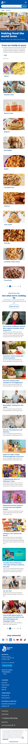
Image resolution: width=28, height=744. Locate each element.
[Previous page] (8, 286)
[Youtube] (17, 640)
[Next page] (20, 286)
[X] (14, 639)
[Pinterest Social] (21, 639)
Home (3, 10)
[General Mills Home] (4, 2)
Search (24, 6)
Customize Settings (13, 741)
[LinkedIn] (10, 639)
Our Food (8, 10)
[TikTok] (24, 639)
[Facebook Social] (3, 639)
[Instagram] (6, 639)
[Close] (25, 730)
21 (17, 628)
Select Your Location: (7, 669)
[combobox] (12, 6)
